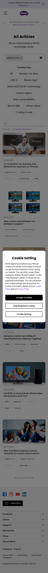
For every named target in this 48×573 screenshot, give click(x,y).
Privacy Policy (23, 289)
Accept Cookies (24, 297)
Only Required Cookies (24, 306)
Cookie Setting (24, 314)
